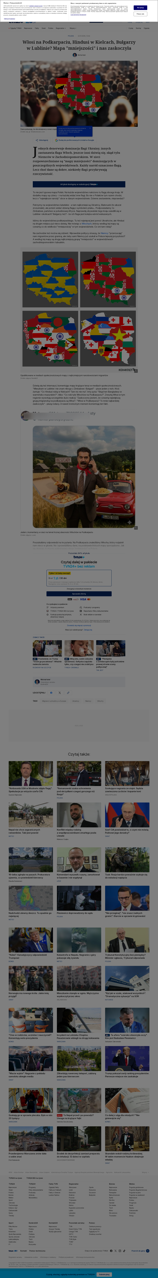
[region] (79, 11)
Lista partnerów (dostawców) (78, 14)
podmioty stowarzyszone (35, 6)
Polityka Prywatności (9, 18)
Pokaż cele (140, 14)
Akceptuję (140, 7)
